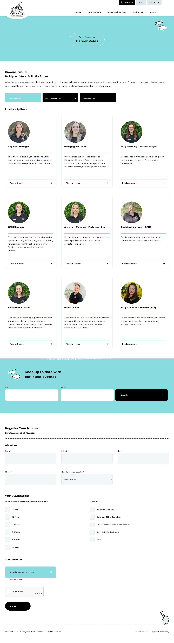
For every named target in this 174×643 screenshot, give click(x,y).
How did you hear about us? (73, 472)
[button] (30, 572)
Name (8, 451)
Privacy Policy (11, 632)
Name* (8, 387)
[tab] (23, 97)
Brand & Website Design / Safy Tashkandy (152, 632)
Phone (8, 472)
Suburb (64, 451)
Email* (63, 387)
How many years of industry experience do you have (27, 501)
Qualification (95, 501)
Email (120, 451)
